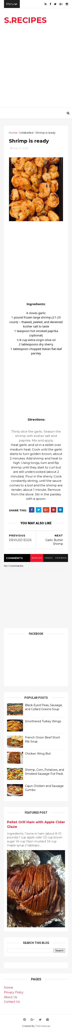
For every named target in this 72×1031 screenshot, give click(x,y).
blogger (37, 558)
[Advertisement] (36, 67)
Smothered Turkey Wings (43, 721)
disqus (48, 558)
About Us (10, 997)
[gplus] (61, 4)
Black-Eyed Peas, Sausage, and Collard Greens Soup (44, 707)
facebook (61, 558)
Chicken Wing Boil (38, 753)
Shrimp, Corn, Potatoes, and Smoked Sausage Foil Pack (44, 772)
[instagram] (67, 4)
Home (13, 132)
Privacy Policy (13, 992)
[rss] (46, 4)
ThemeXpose (42, 1025)
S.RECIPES (25, 20)
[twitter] (55, 4)
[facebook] (50, 4)
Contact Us (12, 1001)
